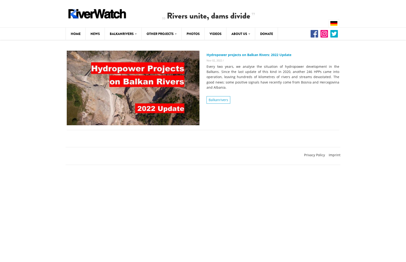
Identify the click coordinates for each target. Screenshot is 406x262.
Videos (216, 33)
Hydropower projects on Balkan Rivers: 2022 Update (249, 55)
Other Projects (160, 33)
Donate (266, 33)
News (95, 33)
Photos (193, 33)
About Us (239, 33)
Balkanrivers (122, 33)
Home (76, 33)
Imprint (334, 155)
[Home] (97, 13)
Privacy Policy (314, 155)
